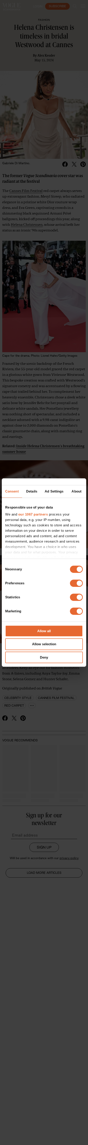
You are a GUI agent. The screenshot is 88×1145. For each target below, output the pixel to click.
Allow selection (44, 644)
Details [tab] (31, 491)
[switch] (76, 583)
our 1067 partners (33, 514)
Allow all (44, 631)
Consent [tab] (12, 491)
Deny (44, 657)
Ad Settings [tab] (54, 491)
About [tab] (76, 491)
